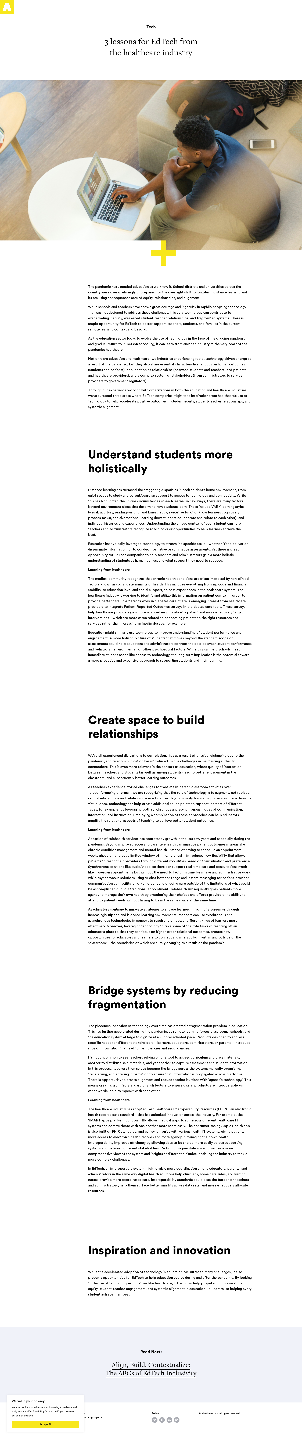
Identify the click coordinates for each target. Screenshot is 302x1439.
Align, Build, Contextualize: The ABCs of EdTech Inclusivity (151, 1369)
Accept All (45, 1424)
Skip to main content (17, 3)
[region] (45, 1413)
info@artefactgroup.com (89, 1417)
